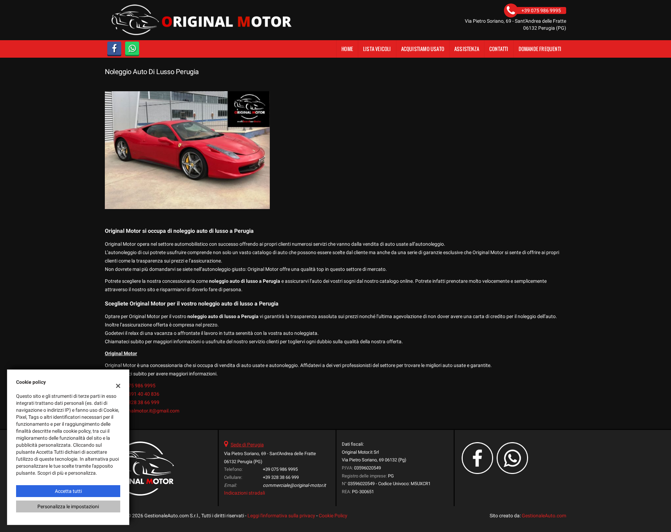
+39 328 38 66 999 (139, 402)
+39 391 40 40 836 (139, 394)
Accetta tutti (68, 491)
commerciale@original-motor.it (294, 485)
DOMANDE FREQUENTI (540, 48)
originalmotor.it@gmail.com (149, 411)
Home (347, 48)
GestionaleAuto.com (544, 515)
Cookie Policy (333, 515)
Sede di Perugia (247, 444)
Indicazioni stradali (244, 493)
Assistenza (466, 48)
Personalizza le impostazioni (68, 506)
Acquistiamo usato (422, 48)
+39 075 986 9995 (136, 385)
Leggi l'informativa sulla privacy (281, 515)
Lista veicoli (377, 48)
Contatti (498, 48)
